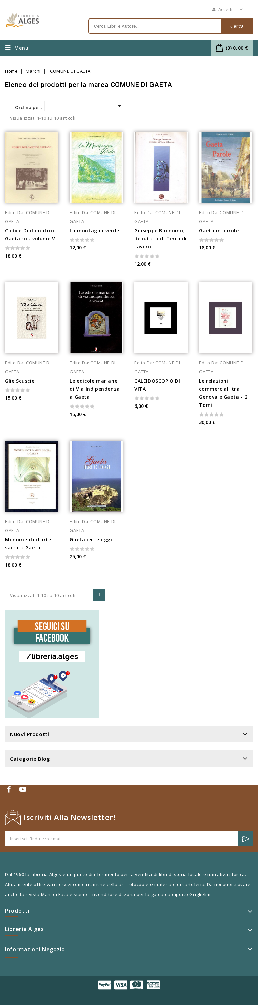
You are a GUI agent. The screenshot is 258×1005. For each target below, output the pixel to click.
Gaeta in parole (219, 230)
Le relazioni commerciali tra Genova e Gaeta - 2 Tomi (223, 393)
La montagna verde (94, 230)
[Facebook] (9, 789)
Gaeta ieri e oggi (91, 539)
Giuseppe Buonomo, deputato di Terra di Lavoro (160, 238)
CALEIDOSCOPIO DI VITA (157, 385)
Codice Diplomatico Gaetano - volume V (30, 234)
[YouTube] (24, 789)
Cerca (237, 26)
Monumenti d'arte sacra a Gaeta (28, 543)
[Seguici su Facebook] (52, 664)
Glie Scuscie (19, 381)
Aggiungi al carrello (60, 245)
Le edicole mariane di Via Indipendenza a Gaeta (95, 389)
